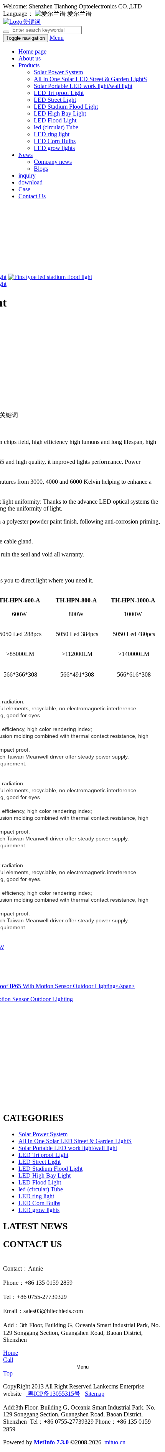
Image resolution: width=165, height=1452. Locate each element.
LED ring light (51, 134)
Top (8, 1373)
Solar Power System (58, 72)
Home (10, 1352)
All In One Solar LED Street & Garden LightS (90, 79)
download (30, 182)
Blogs (41, 168)
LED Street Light (55, 99)
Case (24, 189)
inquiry (27, 175)
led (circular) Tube (56, 127)
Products (29, 65)
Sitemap (94, 1393)
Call (8, 1359)
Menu (57, 37)
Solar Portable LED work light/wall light (83, 86)
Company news (53, 161)
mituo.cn (114, 1442)
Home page (32, 51)
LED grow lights (54, 148)
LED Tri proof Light (59, 93)
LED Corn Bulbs (55, 141)
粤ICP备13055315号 (53, 1393)
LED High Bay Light (60, 113)
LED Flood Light (55, 120)
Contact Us (32, 196)
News (25, 155)
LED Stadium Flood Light (66, 106)
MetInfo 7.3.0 (51, 1442)
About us (29, 58)
